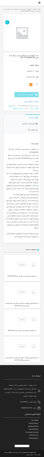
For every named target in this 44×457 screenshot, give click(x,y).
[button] (7, 22)
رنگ (36, 84)
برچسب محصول (18, 108)
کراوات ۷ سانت (26, 9)
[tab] (32, 118)
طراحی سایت (37, 455)
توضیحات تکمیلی (28, 123)
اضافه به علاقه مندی (31, 101)
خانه (39, 9)
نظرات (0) (31, 129)
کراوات (34, 9)
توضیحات (31, 117)
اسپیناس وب (30, 455)
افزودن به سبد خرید (25, 94)
